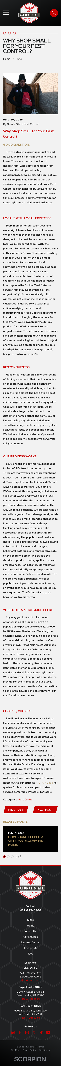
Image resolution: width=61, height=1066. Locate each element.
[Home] (29, 13)
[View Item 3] (12, 856)
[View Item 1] (4, 856)
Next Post (45, 809)
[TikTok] (41, 1032)
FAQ (30, 953)
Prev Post (15, 809)
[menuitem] (15, 1050)
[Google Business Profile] (13, 1032)
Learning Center (30, 942)
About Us (30, 931)
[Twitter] (34, 1032)
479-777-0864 (44, 782)
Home (30, 925)
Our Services (30, 937)
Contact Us (30, 948)
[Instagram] (27, 1032)
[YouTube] (48, 1032)
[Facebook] (20, 1032)
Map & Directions (30, 980)
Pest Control (25, 799)
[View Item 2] (8, 856)
